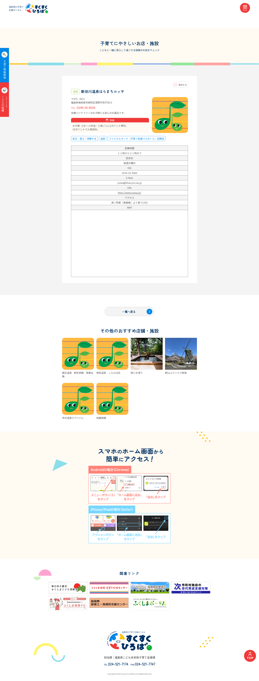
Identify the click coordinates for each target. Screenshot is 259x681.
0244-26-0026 (83, 107)
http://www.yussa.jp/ (129, 192)
